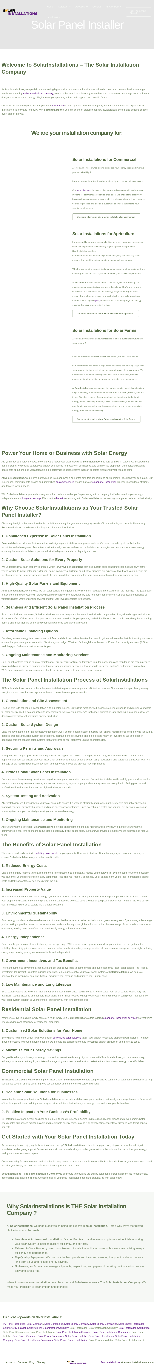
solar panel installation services (120, 1018)
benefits (60, 498)
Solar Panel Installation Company (73, 1332)
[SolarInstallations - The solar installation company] (21, 11)
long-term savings (31, 498)
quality (97, 300)
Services (63, 6)
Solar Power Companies (51, 1336)
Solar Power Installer (76, 1336)
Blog (31, 1362)
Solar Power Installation (101, 1336)
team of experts (84, 190)
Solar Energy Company (76, 1324)
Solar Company (35, 1324)
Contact (96, 6)
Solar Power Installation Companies (33, 1340)
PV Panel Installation (14, 1324)
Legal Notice (53, 17)
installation (58, 105)
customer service (65, 482)
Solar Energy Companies (103, 1324)
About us (80, 6)
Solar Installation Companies (134, 1328)
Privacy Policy (113, 6)
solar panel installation (104, 482)
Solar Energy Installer (14, 1328)
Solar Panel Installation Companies (111, 1332)
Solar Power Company (24, 1336)
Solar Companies (53, 1324)
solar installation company (38, 93)
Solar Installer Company (55, 1328)
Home (50, 6)
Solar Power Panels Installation (71, 1340)
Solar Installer (34, 1328)
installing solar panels (46, 853)
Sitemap (41, 1362)
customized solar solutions (67, 1037)
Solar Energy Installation (131, 1324)
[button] (69, 6)
